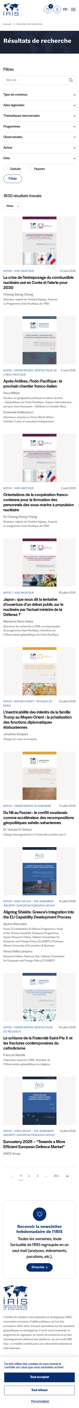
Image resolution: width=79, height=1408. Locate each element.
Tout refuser (39, 1390)
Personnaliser (40, 1401)
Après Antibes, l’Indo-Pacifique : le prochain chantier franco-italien (32, 384)
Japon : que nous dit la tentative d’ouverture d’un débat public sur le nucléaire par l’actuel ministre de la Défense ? (33, 607)
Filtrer (13, 178)
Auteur (7, 147)
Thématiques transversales (21, 116)
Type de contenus (15, 94)
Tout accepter (39, 1377)
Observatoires (12, 137)
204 (56, 1176)
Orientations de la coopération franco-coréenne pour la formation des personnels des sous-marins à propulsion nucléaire (38, 502)
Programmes (11, 126)
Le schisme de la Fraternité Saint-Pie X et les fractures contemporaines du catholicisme (37, 1043)
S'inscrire (38, 1267)
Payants (39, 169)
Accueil (7, 24)
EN (65, 9)
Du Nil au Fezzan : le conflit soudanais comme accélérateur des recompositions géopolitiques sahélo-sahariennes (38, 818)
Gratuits (15, 169)
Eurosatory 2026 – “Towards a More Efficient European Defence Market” (34, 1144)
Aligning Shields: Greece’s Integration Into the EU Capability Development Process (38, 915)
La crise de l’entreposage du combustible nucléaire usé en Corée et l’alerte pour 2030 (38, 283)
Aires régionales (13, 105)
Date (6, 158)
